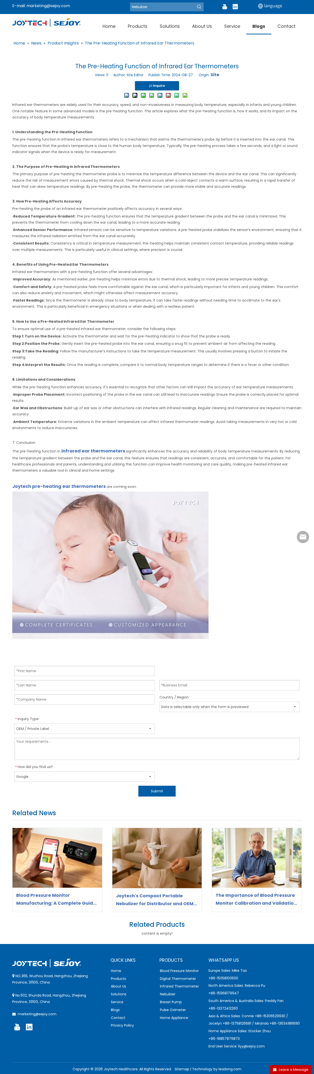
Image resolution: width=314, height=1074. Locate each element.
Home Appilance (174, 1017)
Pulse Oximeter (173, 1009)
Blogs (115, 1009)
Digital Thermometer (178, 978)
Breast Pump (171, 1002)
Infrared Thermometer (179, 986)
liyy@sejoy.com (251, 1046)
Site (214, 75)
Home (116, 970)
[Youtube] (225, 6)
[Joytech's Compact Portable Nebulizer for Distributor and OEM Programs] (157, 858)
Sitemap (182, 1069)
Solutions (118, 994)
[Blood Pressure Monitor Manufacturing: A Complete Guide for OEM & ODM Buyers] (57, 858)
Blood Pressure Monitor (179, 970)
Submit (157, 791)
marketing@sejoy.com (48, 6)
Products (118, 978)
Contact (118, 1017)
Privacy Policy (122, 1025)
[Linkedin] (235, 6)
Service (117, 1002)
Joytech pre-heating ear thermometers (59, 486)
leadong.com (230, 1069)
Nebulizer (167, 994)
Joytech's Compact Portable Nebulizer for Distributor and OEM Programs (154, 900)
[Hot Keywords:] (199, 6)
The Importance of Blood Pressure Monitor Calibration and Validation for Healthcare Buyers (256, 899)
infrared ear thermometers (93, 451)
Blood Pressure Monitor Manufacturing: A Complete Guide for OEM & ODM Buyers (56, 899)
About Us (118, 986)
